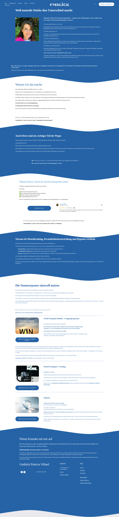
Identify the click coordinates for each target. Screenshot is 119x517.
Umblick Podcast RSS (41, 471)
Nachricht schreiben (64, 474)
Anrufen (62, 472)
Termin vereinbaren (106, 4)
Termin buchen (39, 208)
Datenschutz (82, 473)
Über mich (32, 3)
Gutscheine (7, 5)
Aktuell (25, 3)
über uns (82, 467)
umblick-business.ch (84, 480)
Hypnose (20, 3)
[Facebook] (24, 472)
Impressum (82, 470)
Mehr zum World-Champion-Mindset (27, 340)
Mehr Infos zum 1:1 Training (27, 387)
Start (6, 3)
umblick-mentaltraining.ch (85, 483)
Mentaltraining (12, 3)
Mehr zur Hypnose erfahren (27, 419)
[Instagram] (22, 472)
